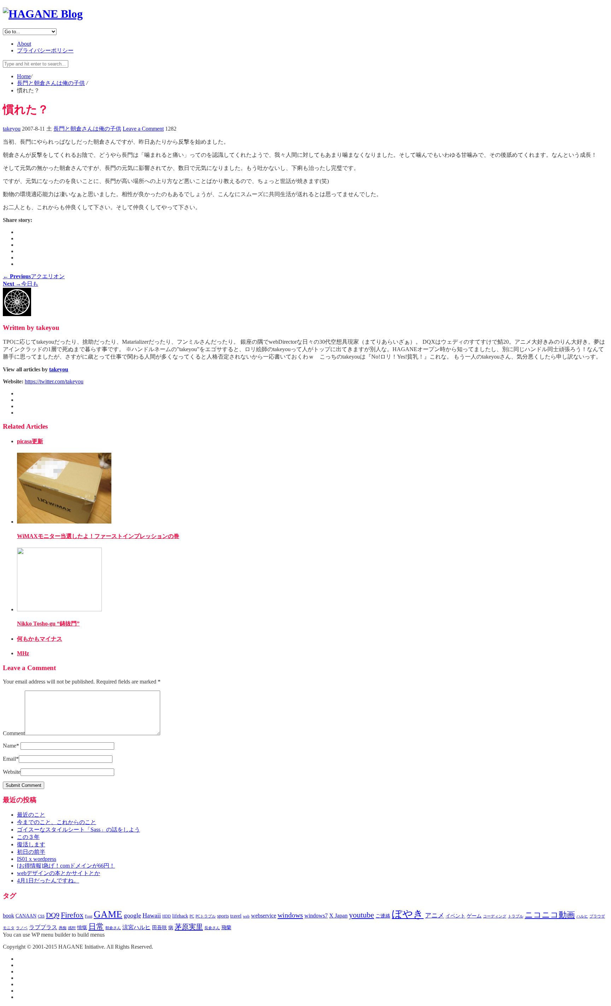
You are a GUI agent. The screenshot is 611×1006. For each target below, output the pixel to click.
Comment (14, 733)
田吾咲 (159, 927)
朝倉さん (113, 928)
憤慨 (82, 927)
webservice (263, 915)
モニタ (8, 928)
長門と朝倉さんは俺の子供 (87, 129)
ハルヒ (582, 916)
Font (88, 916)
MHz (23, 653)
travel (236, 916)
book (8, 915)
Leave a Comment (143, 129)
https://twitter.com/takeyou (54, 381)
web (246, 916)
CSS (41, 916)
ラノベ (22, 928)
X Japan (338, 915)
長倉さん (212, 928)
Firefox (72, 915)
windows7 (316, 915)
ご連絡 (383, 916)
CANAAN (26, 916)
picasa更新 (30, 441)
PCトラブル (206, 916)
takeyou (12, 129)
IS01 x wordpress (36, 859)
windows (290, 915)
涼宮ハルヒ (136, 927)
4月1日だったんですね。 (48, 881)
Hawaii (151, 915)
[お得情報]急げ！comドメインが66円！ (66, 866)
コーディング (494, 916)
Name (11, 746)
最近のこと (31, 815)
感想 (72, 928)
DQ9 (52, 915)
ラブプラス (43, 927)
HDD (166, 916)
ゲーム (474, 916)
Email (11, 759)
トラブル (515, 916)
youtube (361, 915)
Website (12, 772)
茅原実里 (189, 927)
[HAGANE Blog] (43, 13)
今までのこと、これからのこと (56, 822)
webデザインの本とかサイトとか (58, 873)
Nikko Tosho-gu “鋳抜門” (48, 624)
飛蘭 (226, 927)
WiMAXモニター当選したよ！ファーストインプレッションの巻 (98, 536)
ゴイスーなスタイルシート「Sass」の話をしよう (78, 830)
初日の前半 (31, 852)
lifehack (180, 916)
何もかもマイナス (39, 639)
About (24, 44)
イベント (455, 916)
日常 (96, 926)
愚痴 (62, 928)
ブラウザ (597, 916)
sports (223, 916)
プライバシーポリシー (45, 50)
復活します (31, 844)
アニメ (434, 915)
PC (192, 916)
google (132, 915)
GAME (108, 914)
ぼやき (408, 914)
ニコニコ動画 (550, 914)
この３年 (28, 837)
